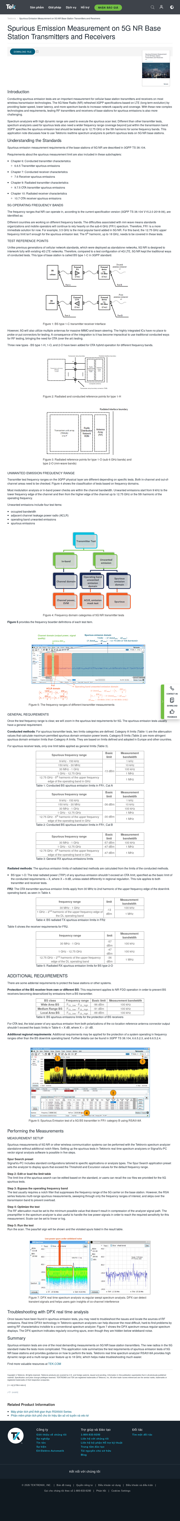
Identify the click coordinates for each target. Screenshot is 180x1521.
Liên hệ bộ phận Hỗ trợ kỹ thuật (102, 1442)
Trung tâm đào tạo (93, 1446)
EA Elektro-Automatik (50, 1450)
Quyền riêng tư (84, 1485)
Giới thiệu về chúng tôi (51, 1434)
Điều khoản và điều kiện (139, 1485)
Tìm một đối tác (142, 1434)
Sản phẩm (37, 7)
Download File (22, 51)
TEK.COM (54, 1364)
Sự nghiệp (43, 1438)
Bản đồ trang (64, 1485)
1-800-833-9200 (90, 1434)
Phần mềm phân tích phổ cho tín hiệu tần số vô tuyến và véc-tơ (50, 1415)
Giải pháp (54, 7)
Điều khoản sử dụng (109, 1485)
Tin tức (41, 1442)
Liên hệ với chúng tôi (95, 1438)
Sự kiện (41, 1446)
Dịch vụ (71, 7)
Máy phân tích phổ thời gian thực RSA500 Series (41, 1412)
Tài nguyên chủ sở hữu (96, 1450)
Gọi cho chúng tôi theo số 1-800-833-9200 (67, 1490)
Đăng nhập (161, 7)
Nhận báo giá (108, 7)
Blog (84, 1454)
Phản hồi (101, 1490)
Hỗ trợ (85, 7)
